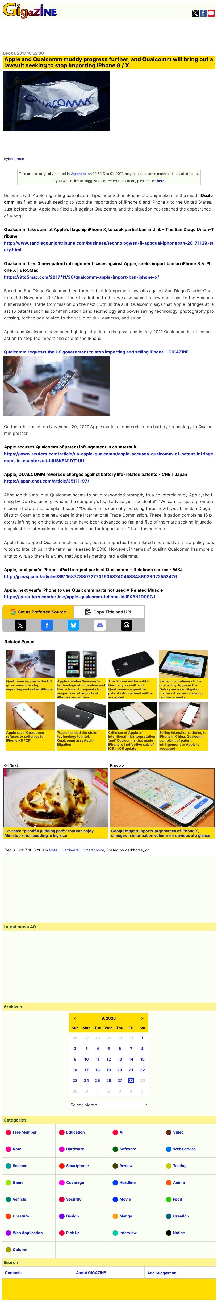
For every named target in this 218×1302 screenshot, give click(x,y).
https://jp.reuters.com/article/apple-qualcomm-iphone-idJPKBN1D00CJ (79, 596)
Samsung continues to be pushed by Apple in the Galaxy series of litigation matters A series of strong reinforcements (181, 689)
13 (120, 1059)
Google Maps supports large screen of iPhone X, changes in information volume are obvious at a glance (160, 833)
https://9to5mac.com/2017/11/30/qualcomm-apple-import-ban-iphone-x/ (81, 277)
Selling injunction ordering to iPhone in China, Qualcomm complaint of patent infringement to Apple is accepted (183, 741)
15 (142, 1059)
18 (97, 1070)
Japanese (79, 174)
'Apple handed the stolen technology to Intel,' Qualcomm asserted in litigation (77, 739)
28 (131, 1080)
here (161, 181)
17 (87, 1070)
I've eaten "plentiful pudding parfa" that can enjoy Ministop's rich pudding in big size (49, 833)
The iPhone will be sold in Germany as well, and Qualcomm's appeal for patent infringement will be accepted (130, 689)
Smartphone (93, 850)
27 (120, 1080)
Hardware (70, 850)
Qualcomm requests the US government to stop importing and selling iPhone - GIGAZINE (96, 352)
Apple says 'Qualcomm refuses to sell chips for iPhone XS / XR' (25, 737)
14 (131, 1059)
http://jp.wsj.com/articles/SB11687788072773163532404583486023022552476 (90, 576)
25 (97, 1080)
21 (131, 1070)
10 (86, 1059)
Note (53, 850)
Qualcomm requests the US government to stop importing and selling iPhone (29, 685)
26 (108, 1080)
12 (109, 1059)
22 (142, 1070)
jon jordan (16, 159)
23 (75, 1080)
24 (86, 1080)
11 (97, 1059)
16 (75, 1070)
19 (109, 1070)
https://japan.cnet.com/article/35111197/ (46, 481)
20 (119, 1070)
